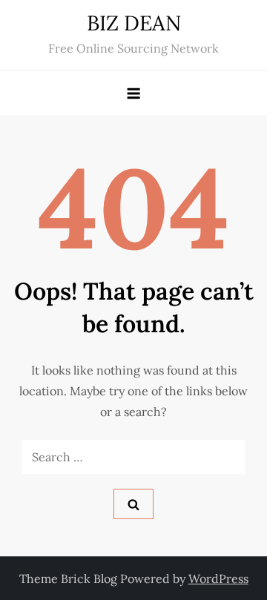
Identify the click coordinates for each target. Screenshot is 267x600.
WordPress (218, 578)
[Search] (133, 504)
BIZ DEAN (134, 23)
